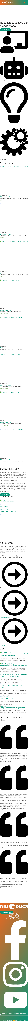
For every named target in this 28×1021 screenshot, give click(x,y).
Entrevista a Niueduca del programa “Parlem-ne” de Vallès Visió (13, 675)
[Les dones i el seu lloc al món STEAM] (4, 684)
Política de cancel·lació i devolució (14, 918)
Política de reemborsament (14, 917)
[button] (6, 912)
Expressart (4, 507)
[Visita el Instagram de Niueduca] (15, 988)
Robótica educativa (7, 502)
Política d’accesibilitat (14, 915)
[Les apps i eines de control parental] (6, 663)
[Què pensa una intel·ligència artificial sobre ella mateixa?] (5, 652)
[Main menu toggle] (24, 2)
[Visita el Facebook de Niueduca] (15, 959)
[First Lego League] (4, 696)
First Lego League (7, 698)
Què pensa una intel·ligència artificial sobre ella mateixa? (14, 655)
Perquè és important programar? (12, 708)
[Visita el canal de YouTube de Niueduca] (15, 1010)
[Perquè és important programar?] (3, 706)
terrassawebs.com (23, 1013)
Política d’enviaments (14, 916)
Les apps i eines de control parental (13, 665)
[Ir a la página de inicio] (14, 906)
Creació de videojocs (8, 511)
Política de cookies (14, 914)
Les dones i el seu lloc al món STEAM (11, 686)
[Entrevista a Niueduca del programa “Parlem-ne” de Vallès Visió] (6, 672)
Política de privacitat (14, 913)
